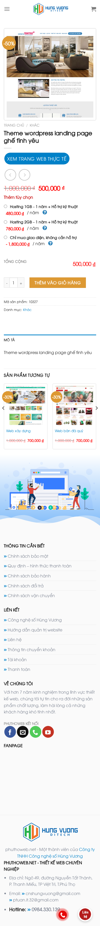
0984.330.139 (46, 909)
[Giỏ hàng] (93, 9)
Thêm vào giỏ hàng (58, 282)
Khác (34, 124)
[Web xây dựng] (25, 405)
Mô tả (9, 339)
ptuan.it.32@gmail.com (35, 899)
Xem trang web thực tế (36, 158)
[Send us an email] (22, 731)
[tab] (50, 340)
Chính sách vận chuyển (31, 595)
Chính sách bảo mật (28, 556)
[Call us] (35, 731)
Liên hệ (15, 639)
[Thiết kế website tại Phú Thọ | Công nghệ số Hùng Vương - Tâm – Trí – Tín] (50, 9)
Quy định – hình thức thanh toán (40, 565)
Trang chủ (14, 124)
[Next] (96, 418)
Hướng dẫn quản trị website (35, 629)
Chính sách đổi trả (26, 585)
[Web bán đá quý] (74, 405)
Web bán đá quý (69, 430)
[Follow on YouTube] (48, 731)
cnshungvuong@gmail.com (53, 893)
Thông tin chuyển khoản (31, 649)
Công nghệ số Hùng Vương (35, 619)
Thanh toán (19, 669)
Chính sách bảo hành (29, 575)
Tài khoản (17, 659)
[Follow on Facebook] (10, 731)
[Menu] (7, 9)
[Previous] (3, 418)
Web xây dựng (18, 430)
